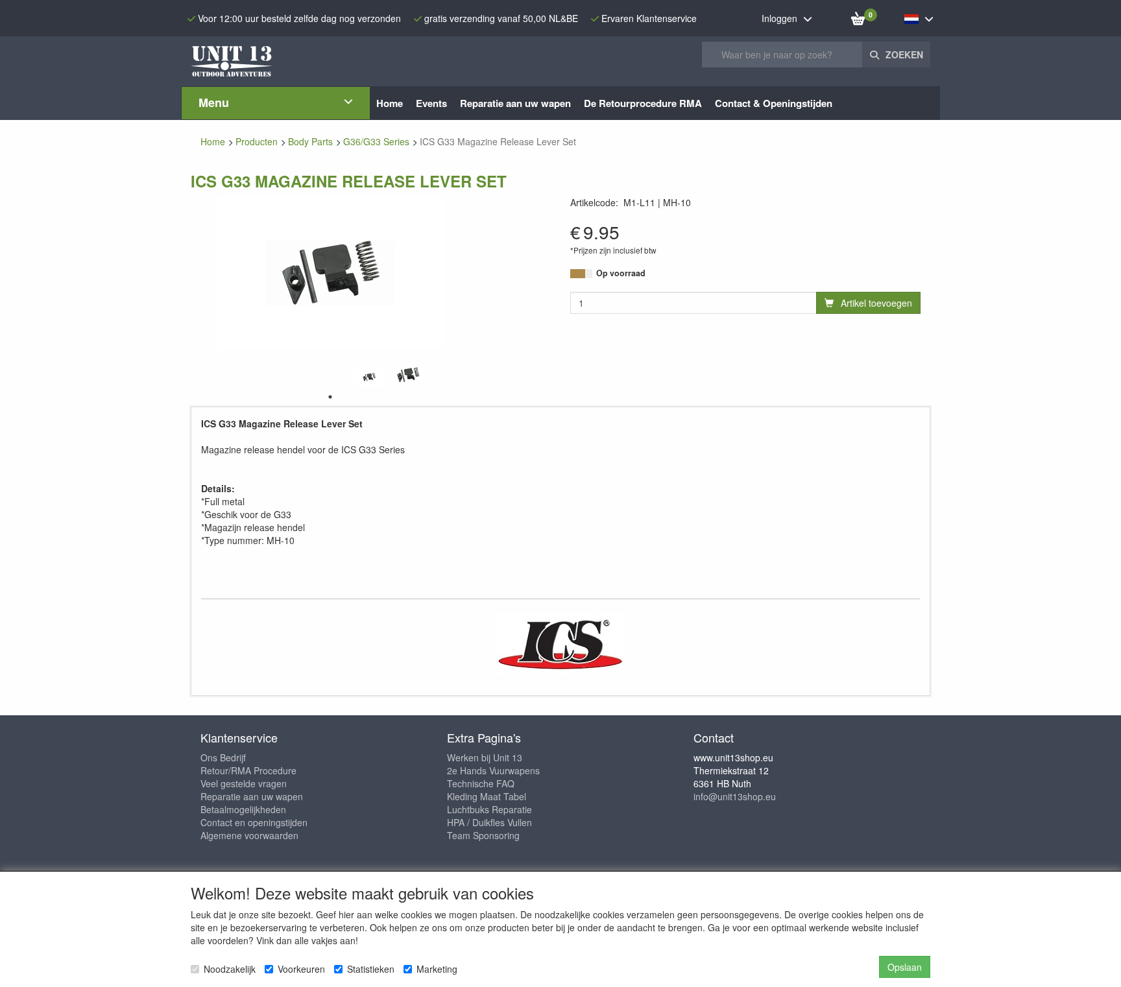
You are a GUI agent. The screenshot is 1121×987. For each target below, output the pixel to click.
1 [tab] (330, 396)
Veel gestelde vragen (243, 783)
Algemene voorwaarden (249, 835)
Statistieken (370, 968)
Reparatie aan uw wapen (251, 796)
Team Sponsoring (483, 835)
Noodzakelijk (230, 968)
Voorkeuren (301, 968)
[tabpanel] (369, 377)
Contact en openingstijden (253, 822)
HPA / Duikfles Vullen (489, 822)
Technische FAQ (480, 783)
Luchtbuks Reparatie (489, 809)
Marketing (436, 968)
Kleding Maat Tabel (486, 796)
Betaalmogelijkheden (243, 809)
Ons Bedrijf (223, 757)
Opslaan (904, 966)
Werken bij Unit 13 (484, 757)
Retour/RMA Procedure (248, 770)
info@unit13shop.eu (734, 796)
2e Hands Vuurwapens (493, 770)
